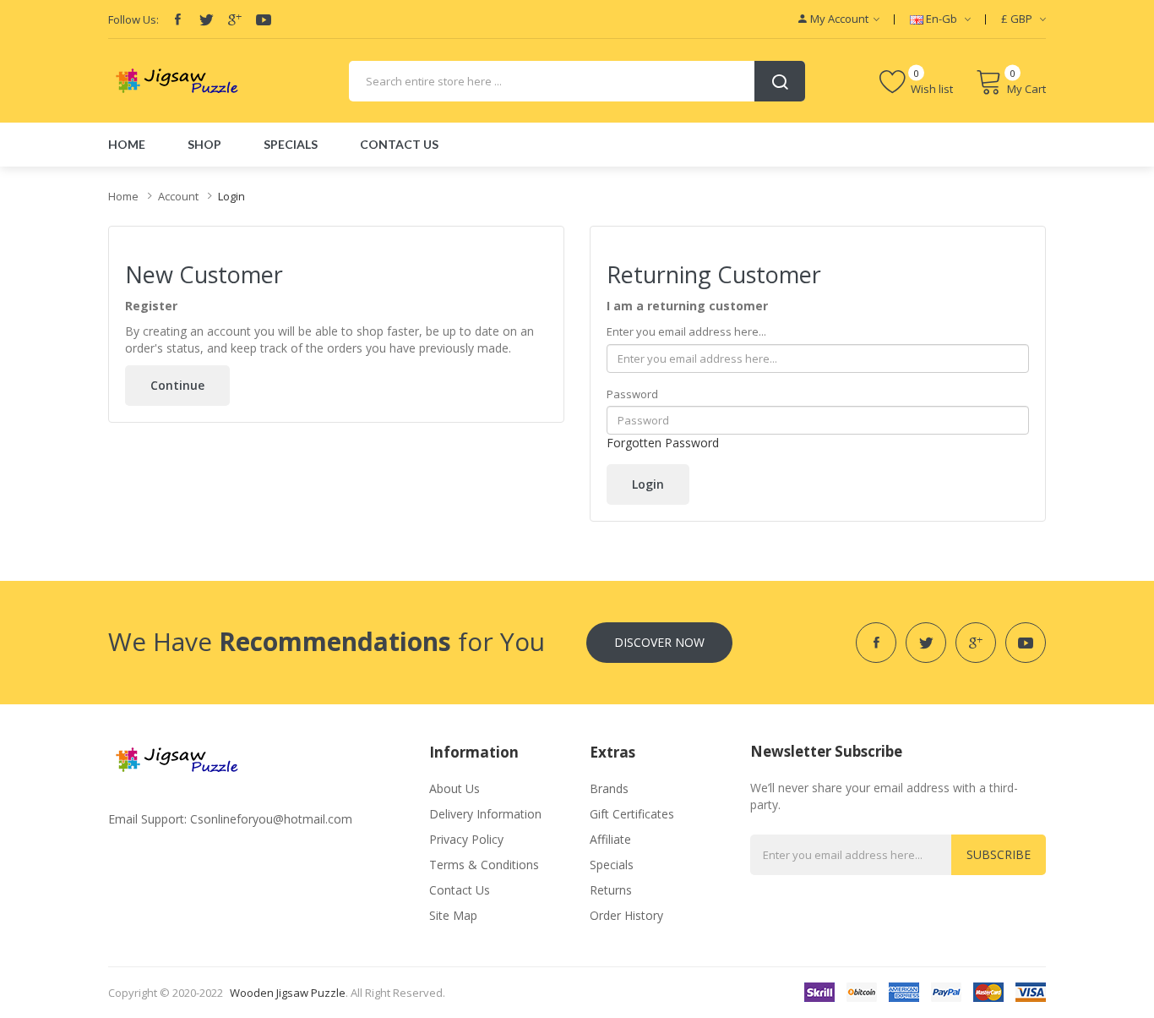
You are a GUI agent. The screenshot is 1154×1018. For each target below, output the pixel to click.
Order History (626, 915)
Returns (611, 890)
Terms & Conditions (484, 865)
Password (632, 394)
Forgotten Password (663, 443)
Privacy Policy (466, 839)
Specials (612, 865)
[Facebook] (177, 19)
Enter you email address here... (686, 331)
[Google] (235, 19)
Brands (609, 788)
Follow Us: (133, 19)
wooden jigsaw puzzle (288, 992)
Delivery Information (485, 814)
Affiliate (610, 839)
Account (178, 196)
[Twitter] (206, 19)
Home (123, 196)
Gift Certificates (632, 814)
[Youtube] (263, 19)
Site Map (453, 915)
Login (231, 196)
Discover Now (659, 642)
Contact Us (459, 890)
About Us (454, 788)
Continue (177, 385)
